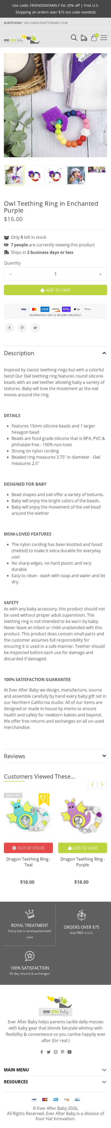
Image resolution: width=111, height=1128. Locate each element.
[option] (55, 105)
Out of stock (30, 847)
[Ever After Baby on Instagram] (56, 1052)
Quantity (12, 263)
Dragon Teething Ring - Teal (28, 862)
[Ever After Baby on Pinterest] (63, 1052)
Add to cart (84, 847)
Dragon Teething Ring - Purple (82, 862)
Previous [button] (92, 784)
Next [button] (102, 784)
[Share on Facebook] (9, 327)
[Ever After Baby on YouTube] (70, 1052)
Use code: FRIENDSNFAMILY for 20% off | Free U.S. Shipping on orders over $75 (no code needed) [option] (55, 9)
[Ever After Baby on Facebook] (42, 1052)
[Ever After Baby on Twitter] (49, 1052)
